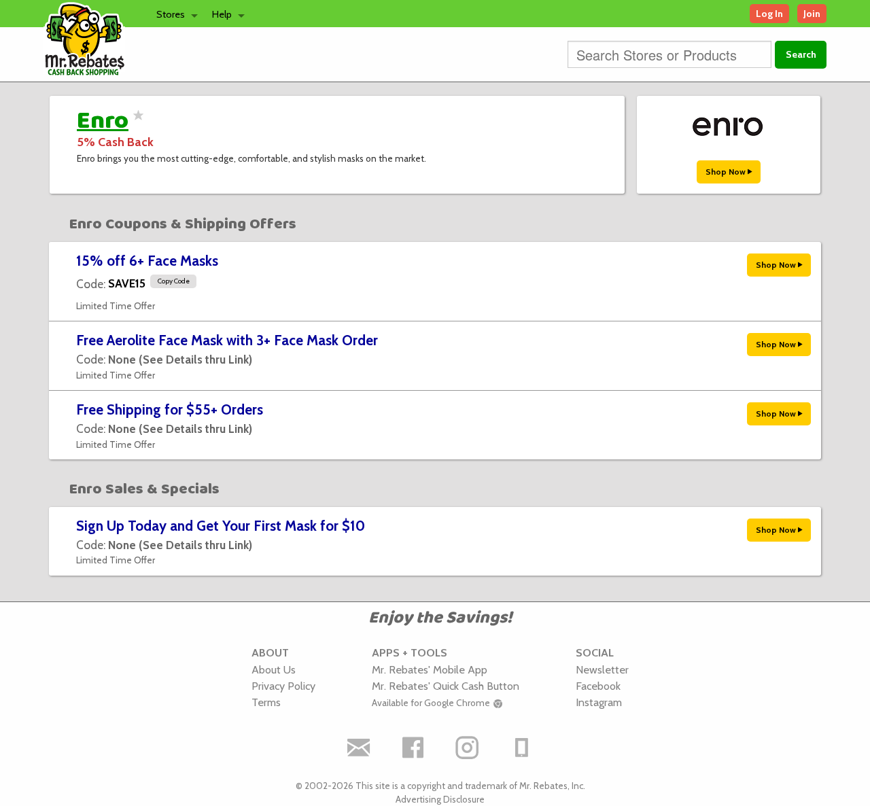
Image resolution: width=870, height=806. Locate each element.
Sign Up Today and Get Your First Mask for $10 (220, 525)
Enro (102, 121)
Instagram (599, 702)
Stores (170, 14)
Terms (266, 702)
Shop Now (727, 172)
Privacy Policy (283, 686)
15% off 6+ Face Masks (147, 260)
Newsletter (602, 669)
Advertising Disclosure (440, 799)
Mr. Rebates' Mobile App (429, 669)
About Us (273, 669)
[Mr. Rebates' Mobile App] (522, 748)
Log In (769, 13)
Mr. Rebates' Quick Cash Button (445, 686)
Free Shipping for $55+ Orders (169, 409)
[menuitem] (173, 13)
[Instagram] (467, 748)
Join (811, 13)
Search (801, 54)
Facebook (598, 686)
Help (222, 14)
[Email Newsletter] (359, 748)
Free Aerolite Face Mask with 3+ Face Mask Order (227, 340)
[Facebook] (413, 748)
